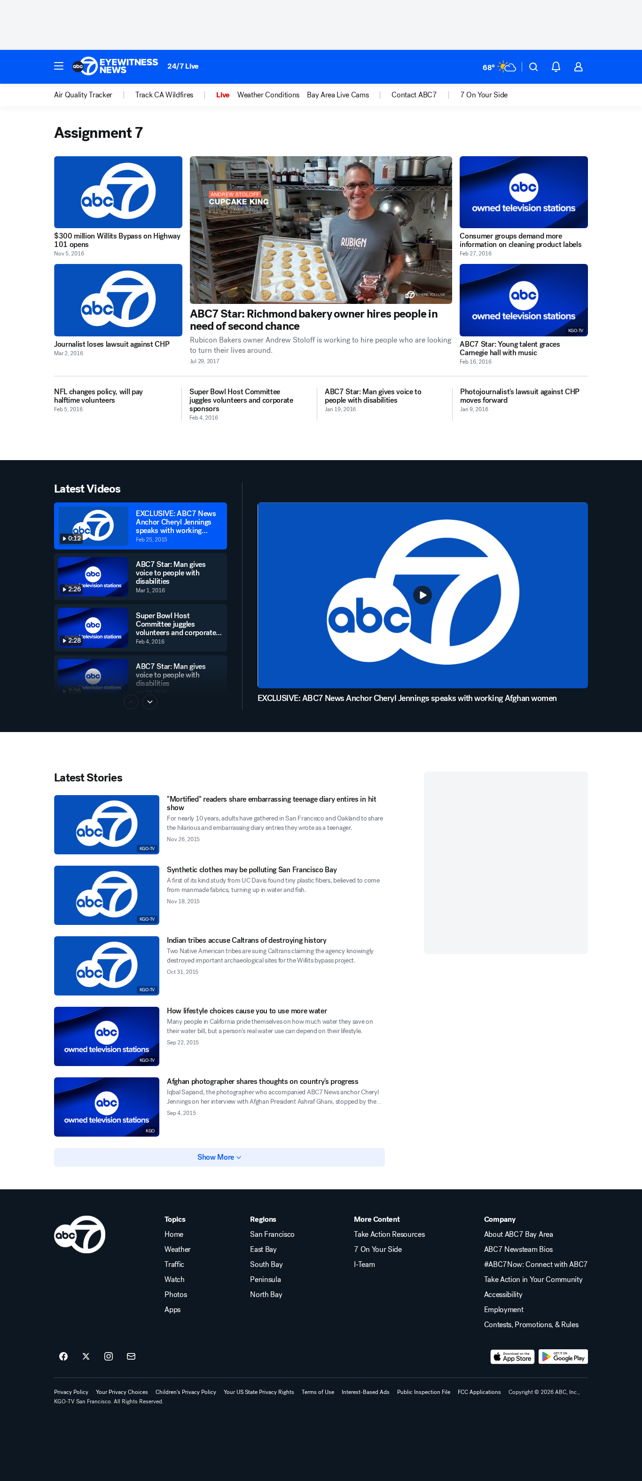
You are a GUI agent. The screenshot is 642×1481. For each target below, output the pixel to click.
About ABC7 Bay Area (518, 1234)
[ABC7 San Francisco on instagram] (108, 1356)
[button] (59, 65)
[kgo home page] (79, 1234)
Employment (504, 1310)
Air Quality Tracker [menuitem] (83, 95)
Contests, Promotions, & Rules (531, 1325)
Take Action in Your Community (533, 1279)
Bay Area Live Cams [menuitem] (337, 95)
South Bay (266, 1264)
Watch (174, 1279)
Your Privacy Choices (122, 1392)
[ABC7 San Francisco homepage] (115, 66)
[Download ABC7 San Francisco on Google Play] (563, 1356)
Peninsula (265, 1279)
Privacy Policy (71, 1392)
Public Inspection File (423, 1392)
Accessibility (503, 1294)
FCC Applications (479, 1392)
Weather (177, 1249)
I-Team (364, 1264)
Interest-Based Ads (366, 1392)
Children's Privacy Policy (186, 1392)
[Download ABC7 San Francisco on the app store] (512, 1356)
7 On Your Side (378, 1249)
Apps (172, 1310)
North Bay (266, 1294)
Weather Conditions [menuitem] (268, 95)
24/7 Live (183, 66)
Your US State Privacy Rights (259, 1392)
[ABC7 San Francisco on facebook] (63, 1356)
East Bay (263, 1249)
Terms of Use (318, 1392)
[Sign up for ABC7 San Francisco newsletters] (131, 1356)
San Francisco (272, 1234)
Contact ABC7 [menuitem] (414, 95)
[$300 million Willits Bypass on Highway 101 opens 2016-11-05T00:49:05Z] (118, 192)
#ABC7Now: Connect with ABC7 (536, 1264)
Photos (175, 1294)
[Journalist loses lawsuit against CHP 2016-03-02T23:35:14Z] (118, 300)
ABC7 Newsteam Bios (518, 1249)
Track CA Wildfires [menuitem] (164, 95)
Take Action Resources (389, 1234)
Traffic (174, 1264)
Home (173, 1234)
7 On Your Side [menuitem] (484, 95)
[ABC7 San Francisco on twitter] (86, 1356)
